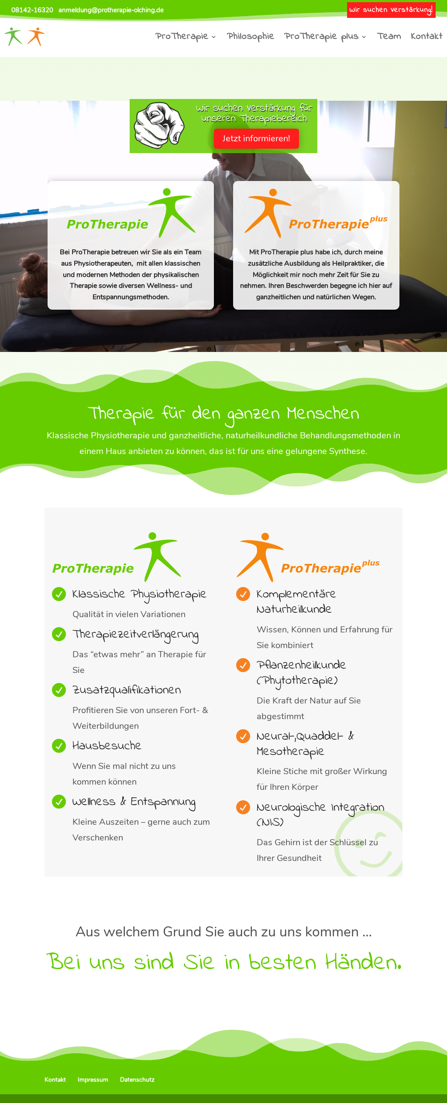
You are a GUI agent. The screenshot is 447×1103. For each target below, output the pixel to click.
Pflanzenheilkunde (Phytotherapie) (302, 673)
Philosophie (251, 37)
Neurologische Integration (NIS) (320, 815)
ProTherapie (182, 37)
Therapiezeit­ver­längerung (135, 634)
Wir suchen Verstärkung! (391, 9)
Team (389, 37)
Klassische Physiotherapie (139, 594)
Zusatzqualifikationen (126, 690)
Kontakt (427, 37)
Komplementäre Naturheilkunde (297, 602)
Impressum (93, 1080)
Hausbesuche (107, 746)
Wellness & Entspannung (134, 802)
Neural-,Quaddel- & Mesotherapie (305, 744)
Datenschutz (137, 1080)
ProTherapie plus (321, 37)
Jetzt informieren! (256, 138)
